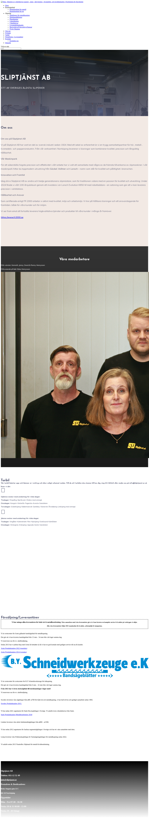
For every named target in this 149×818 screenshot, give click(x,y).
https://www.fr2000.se (12, 217)
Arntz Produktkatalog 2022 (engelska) (14, 648)
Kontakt (8, 39)
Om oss (7, 31)
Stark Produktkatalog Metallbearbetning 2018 (16, 715)
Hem (7, 5)
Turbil (7, 35)
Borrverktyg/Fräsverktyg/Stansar (21, 27)
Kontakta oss (14, 41)
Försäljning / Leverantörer (14, 37)
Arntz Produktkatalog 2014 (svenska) (14, 652)
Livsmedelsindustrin (16, 25)
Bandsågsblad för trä (17, 11)
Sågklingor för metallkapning (20, 15)
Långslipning (14, 21)
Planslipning (14, 19)
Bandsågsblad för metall (18, 9)
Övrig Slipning (15, 29)
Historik (8, 43)
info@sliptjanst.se (9, 780)
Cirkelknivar (14, 23)
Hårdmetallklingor (16, 17)
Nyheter (8, 33)
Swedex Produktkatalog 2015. (11, 703)
